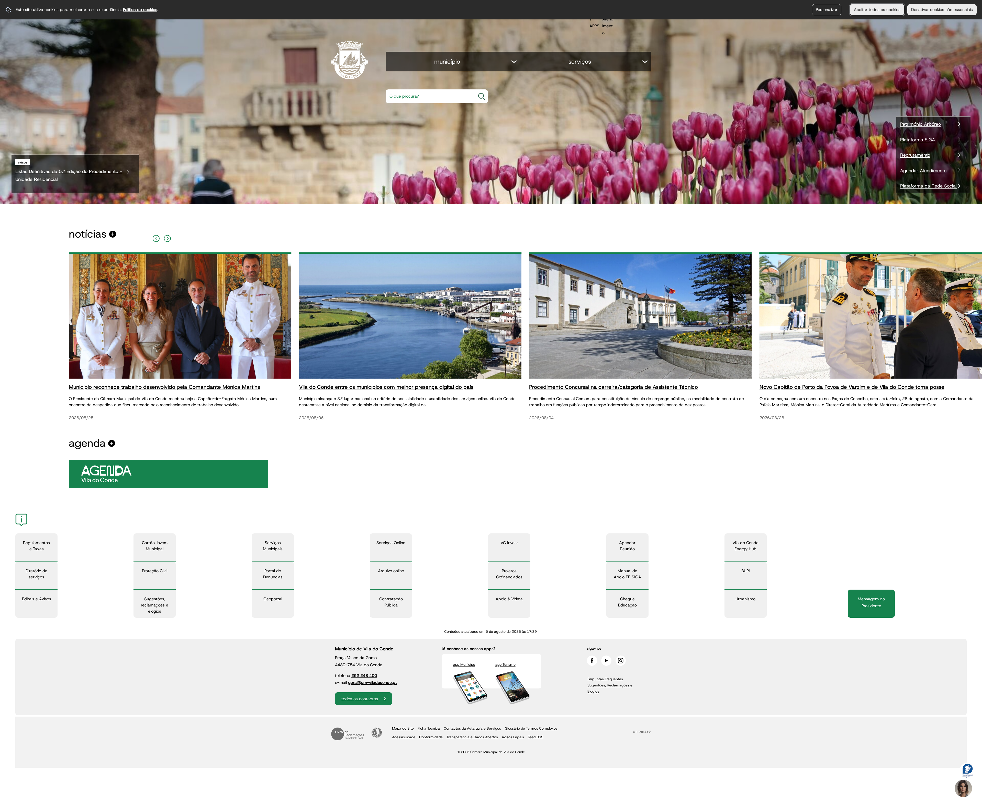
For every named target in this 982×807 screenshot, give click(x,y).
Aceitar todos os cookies (877, 9)
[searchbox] (429, 96)
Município (447, 61)
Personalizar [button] (827, 9)
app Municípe (464, 664)
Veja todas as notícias (88, 234)
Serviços (579, 61)
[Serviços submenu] (645, 62)
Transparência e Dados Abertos (472, 737)
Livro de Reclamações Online (347, 734)
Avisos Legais (513, 737)
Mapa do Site (403, 728)
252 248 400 (364, 675)
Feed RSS (535, 737)
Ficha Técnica (429, 728)
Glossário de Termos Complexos (531, 728)
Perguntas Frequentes (605, 679)
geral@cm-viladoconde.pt (372, 682)
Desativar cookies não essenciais (942, 9)
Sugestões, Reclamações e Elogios (609, 688)
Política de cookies (140, 9)
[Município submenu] (514, 62)
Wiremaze (642, 731)
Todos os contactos (359, 698)
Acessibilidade (377, 733)
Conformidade (431, 737)
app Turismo (505, 664)
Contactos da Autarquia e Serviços (472, 728)
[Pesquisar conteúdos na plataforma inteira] (481, 96)
